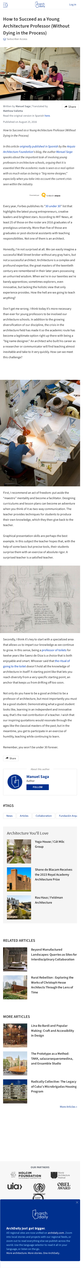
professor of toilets (54, 650)
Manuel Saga (64, 152)
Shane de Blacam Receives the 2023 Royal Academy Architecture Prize (53, 874)
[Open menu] (5, 4)
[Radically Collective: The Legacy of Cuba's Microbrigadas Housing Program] (15, 1091)
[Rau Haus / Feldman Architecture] (19, 907)
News (9, 816)
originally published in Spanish (39, 146)
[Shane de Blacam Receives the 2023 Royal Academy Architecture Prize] (19, 879)
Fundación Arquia (69, 816)
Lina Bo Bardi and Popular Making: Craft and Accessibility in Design (52, 1030)
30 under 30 (53, 206)
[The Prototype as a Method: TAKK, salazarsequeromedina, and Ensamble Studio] (15, 1063)
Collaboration (44, 816)
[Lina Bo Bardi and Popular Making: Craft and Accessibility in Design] (15, 1035)
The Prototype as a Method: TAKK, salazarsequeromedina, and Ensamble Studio (52, 1058)
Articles (24, 816)
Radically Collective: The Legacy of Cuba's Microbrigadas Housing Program (54, 1086)
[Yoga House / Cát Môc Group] (19, 851)
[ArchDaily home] (40, 5)
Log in (72, 4)
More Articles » (68, 1106)
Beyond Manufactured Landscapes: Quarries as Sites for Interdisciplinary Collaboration (54, 954)
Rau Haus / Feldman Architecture (49, 900)
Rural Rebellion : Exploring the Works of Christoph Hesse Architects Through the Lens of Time (52, 985)
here (47, 116)
